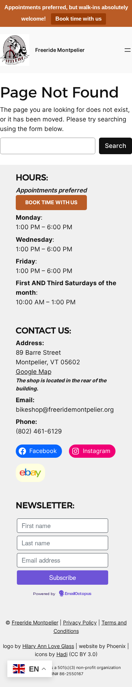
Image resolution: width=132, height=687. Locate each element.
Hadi (61, 654)
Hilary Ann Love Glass (48, 646)
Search (115, 145)
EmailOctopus (78, 594)
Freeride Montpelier (60, 50)
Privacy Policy (80, 622)
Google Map (33, 371)
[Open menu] (127, 50)
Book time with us (78, 18)
